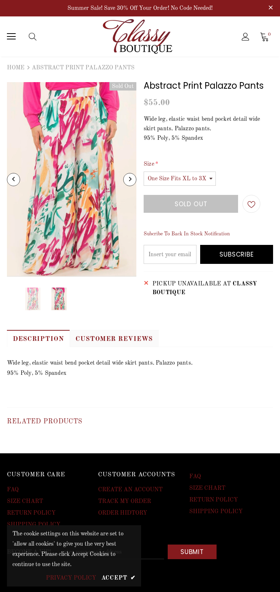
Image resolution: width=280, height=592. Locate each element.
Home (15, 68)
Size (151, 164)
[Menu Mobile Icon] (11, 36)
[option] (71, 179)
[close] (270, 7)
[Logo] (141, 36)
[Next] (129, 179)
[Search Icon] (40, 36)
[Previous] (13, 179)
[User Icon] (245, 37)
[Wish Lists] (251, 204)
